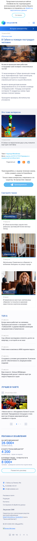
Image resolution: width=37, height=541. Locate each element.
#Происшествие (6, 36)
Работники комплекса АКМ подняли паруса (18, 349)
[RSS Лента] (27, 535)
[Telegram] (28, 162)
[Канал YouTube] (13, 535)
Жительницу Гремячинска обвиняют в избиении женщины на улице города (17, 263)
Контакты (6, 502)
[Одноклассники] (24, 162)
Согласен (18, 15)
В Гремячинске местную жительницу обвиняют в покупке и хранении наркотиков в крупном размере (17, 302)
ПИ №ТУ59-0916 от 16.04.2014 (12, 517)
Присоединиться (20, 184)
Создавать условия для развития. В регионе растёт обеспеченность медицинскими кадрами (18, 361)
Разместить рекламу (18, 470)
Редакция (6, 498)
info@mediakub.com (11, 489)
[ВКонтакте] (19, 162)
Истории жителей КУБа (18, 29)
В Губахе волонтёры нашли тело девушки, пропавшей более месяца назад (16, 227)
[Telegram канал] (23, 535)
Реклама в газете (8, 495)
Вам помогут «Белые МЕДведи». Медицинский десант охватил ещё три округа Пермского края (16, 374)
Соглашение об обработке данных (14, 505)
